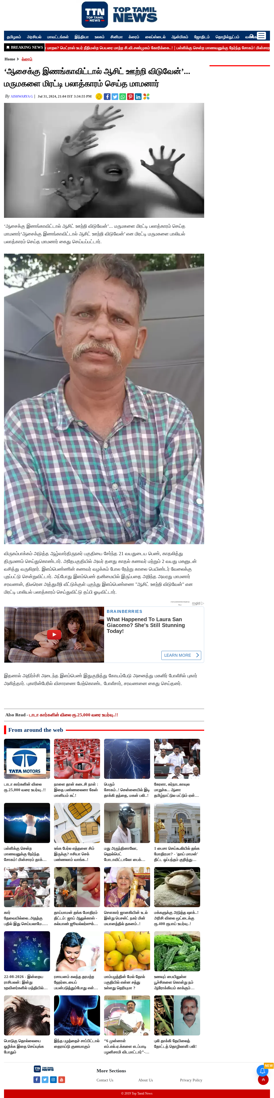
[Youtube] (61, 1079)
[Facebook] (36, 1079)
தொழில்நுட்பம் (227, 36)
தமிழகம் (14, 36)
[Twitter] (45, 1079)
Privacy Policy (191, 1080)
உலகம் (100, 36)
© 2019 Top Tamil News (137, 1093)
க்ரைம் (134, 36)
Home (10, 59)
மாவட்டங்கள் (58, 36)
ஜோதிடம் (202, 36)
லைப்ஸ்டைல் (155, 36)
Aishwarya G (22, 96)
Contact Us (105, 1080)
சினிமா (117, 36)
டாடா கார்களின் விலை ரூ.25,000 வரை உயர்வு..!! (73, 714)
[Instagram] (53, 1079)
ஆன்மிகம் (180, 36)
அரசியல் (34, 36)
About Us (145, 1080)
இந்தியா (82, 36)
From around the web (35, 729)
